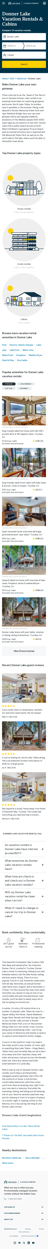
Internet (24, 388)
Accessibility (13, 1236)
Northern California (11, 1158)
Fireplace (21, 355)
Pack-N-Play (8, 360)
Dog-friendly (25, 384)
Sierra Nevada (32, 1158)
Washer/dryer (35, 355)
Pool (4, 345)
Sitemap (28, 1229)
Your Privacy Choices (28, 1236)
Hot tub (8, 388)
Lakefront (14, 350)
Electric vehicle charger (21, 345)
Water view (28, 350)
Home (5, 78)
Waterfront (7, 355)
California (21, 78)
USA (12, 78)
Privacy (41, 1229)
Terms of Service (24, 1232)
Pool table (22, 360)
